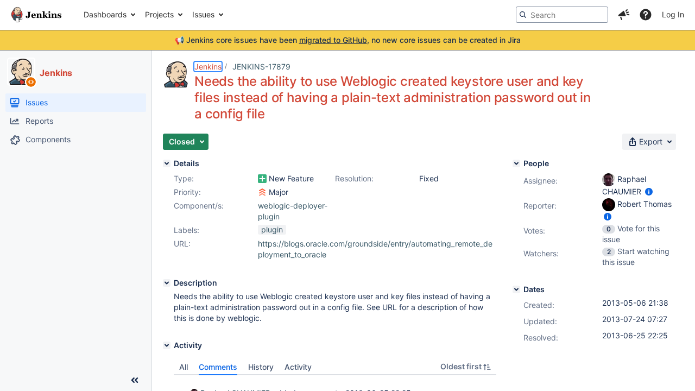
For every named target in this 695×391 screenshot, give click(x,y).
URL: (182, 243)
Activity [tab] (298, 366)
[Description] (166, 283)
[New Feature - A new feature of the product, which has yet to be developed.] (262, 178)
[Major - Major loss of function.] (262, 192)
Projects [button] (159, 14)
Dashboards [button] (105, 14)
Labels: (186, 230)
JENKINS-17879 (261, 66)
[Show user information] (649, 191)
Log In (673, 14)
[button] (624, 14)
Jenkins (208, 66)
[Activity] (166, 345)
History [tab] (261, 366)
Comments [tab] (218, 366)
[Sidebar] (134, 380)
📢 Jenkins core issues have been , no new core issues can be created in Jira (348, 40)
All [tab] (183, 366)
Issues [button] (203, 14)
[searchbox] (562, 14)
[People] (516, 163)
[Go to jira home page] (36, 15)
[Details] (166, 163)
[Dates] (516, 289)
